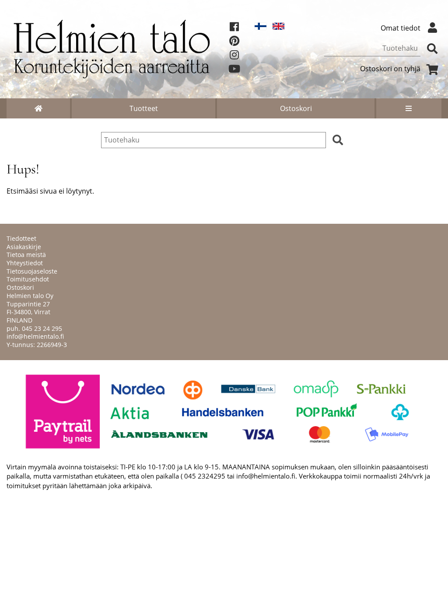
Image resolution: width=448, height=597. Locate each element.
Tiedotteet (21, 238)
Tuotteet (144, 108)
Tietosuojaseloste (32, 271)
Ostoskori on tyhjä (390, 68)
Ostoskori (296, 108)
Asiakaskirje (24, 247)
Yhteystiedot (25, 263)
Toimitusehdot (28, 279)
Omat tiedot (400, 28)
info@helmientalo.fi (35, 336)
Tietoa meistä (26, 254)
